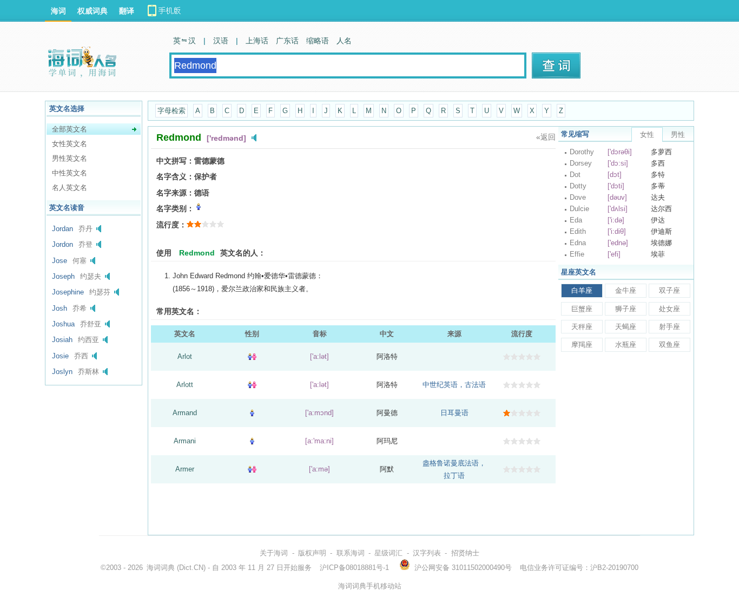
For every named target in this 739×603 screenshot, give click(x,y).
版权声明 (312, 553)
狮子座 (625, 309)
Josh (59, 308)
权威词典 (92, 10)
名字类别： (175, 208)
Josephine (68, 292)
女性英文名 (69, 144)
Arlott (184, 385)
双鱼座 (669, 344)
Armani (185, 441)
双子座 (669, 290)
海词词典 (161, 567)
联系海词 (350, 553)
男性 (678, 134)
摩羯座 (581, 344)
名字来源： (175, 192)
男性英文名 (69, 158)
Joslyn (62, 372)
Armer (184, 469)
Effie (577, 254)
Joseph (63, 276)
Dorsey (581, 163)
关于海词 (274, 553)
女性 (647, 134)
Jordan (62, 229)
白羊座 (581, 290)
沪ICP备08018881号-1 (354, 567)
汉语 (220, 40)
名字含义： (175, 176)
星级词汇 (388, 553)
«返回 (546, 137)
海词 (58, 10)
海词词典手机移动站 (369, 586)
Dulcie (579, 209)
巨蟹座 (581, 309)
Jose (59, 261)
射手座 (669, 327)
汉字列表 (427, 553)
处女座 (669, 309)
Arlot (184, 356)
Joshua (63, 324)
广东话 (287, 40)
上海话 (257, 40)
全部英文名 (69, 129)
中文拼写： (175, 160)
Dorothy (582, 152)
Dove (578, 197)
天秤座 (581, 327)
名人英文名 (69, 187)
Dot (575, 175)
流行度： (171, 224)
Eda (576, 220)
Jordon (62, 244)
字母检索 (171, 111)
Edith (578, 231)
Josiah (62, 340)
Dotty (578, 186)
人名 (344, 40)
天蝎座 (625, 327)
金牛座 (625, 290)
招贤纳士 (465, 553)
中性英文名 (69, 173)
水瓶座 (625, 344)
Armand (185, 413)
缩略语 (317, 40)
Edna (578, 243)
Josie (60, 356)
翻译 (126, 10)
